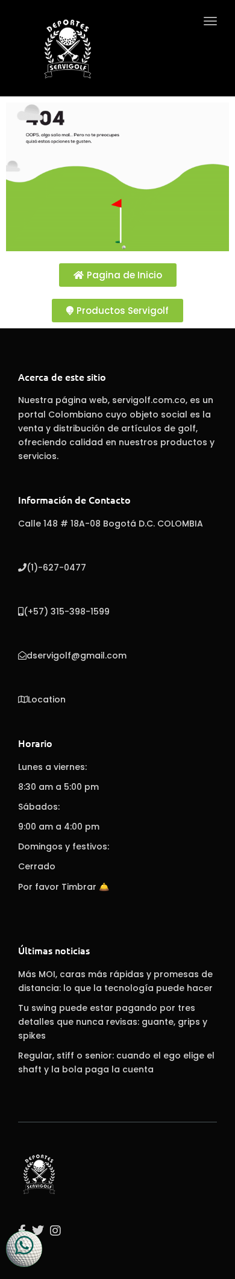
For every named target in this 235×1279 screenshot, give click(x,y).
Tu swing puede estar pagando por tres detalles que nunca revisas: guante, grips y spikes (112, 1022)
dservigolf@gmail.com (77, 655)
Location (47, 699)
